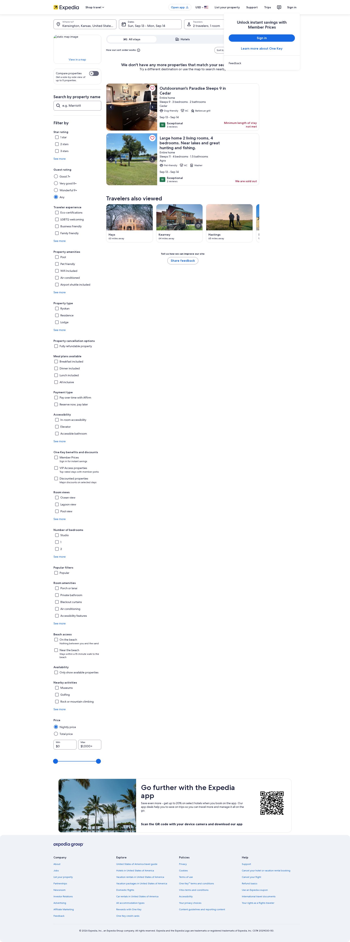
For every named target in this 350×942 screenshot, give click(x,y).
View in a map (77, 59)
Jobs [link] (56, 870)
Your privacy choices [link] (190, 903)
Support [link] (246, 864)
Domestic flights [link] (125, 890)
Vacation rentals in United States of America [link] (140, 877)
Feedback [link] (58, 916)
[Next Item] (259, 223)
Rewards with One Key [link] (128, 909)
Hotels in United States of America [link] (135, 870)
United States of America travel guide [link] (136, 864)
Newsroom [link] (59, 890)
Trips (267, 7)
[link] (262, 63)
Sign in (292, 7)
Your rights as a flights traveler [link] (258, 903)
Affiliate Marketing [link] (63, 909)
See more (59, 159)
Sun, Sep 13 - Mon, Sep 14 (146, 26)
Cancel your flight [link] (251, 877)
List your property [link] (63, 877)
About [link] (56, 864)
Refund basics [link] (249, 883)
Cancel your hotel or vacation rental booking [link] (266, 870)
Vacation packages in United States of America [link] (141, 883)
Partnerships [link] (60, 883)
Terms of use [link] (186, 877)
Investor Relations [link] (63, 896)
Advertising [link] (59, 903)
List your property (227, 7)
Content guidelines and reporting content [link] (202, 909)
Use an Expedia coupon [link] (255, 890)
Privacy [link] (183, 864)
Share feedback (183, 261)
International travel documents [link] (258, 896)
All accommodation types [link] (130, 903)
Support (252, 7)
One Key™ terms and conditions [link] (196, 883)
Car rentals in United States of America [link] (137, 896)
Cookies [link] (183, 870)
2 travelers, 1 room (206, 26)
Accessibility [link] (186, 896)
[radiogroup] (182, 39)
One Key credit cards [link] (127, 916)
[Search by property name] (77, 106)
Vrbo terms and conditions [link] (193, 890)
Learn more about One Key (262, 48)
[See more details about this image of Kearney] (198, 226)
